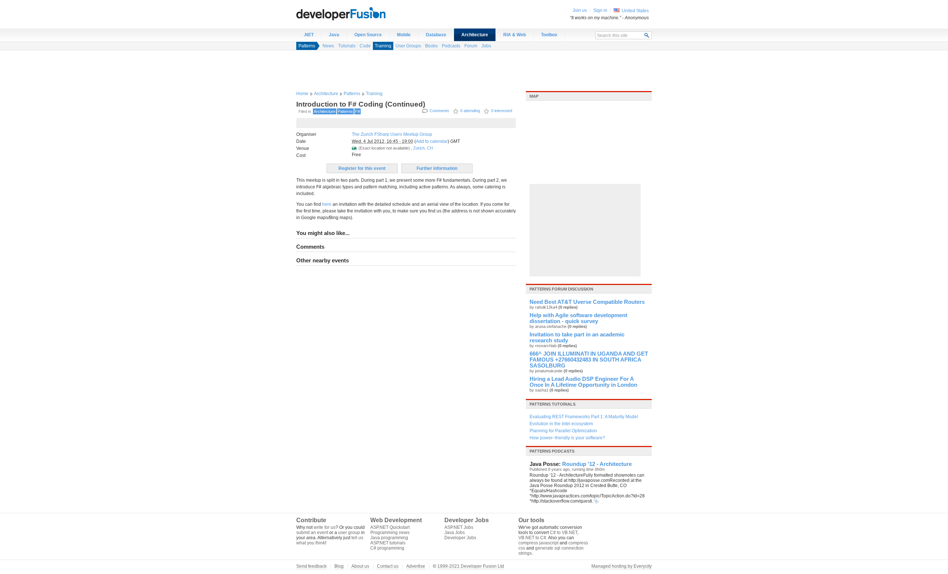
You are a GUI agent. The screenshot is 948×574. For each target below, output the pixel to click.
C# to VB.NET (563, 532)
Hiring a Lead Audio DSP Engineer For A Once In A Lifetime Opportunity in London (583, 382)
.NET (309, 34)
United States (635, 10)
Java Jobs (454, 532)
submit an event (312, 532)
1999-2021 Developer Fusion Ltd (470, 566)
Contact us (387, 566)
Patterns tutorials (552, 404)
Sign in (600, 10)
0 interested (501, 110)
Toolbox (549, 34)
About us (360, 566)
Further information (437, 168)
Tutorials (347, 45)
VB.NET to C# (532, 537)
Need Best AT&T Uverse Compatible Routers (587, 302)
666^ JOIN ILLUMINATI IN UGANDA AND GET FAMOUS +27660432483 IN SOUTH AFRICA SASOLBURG (589, 360)
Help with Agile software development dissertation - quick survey (578, 318)
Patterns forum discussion (561, 289)
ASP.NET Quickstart (390, 527)
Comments (439, 110)
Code (365, 45)
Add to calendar (432, 141)
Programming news (390, 532)
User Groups (408, 45)
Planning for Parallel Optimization (563, 430)
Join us (580, 10)
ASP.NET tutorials (387, 543)
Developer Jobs (460, 537)
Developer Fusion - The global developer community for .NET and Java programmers (359, 13)
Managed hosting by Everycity (621, 566)
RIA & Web (514, 34)
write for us (325, 527)
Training (383, 45)
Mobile (404, 34)
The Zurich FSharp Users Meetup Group (392, 134)
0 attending (470, 110)
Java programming (389, 537)
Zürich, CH (423, 148)
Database (436, 34)
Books (431, 45)
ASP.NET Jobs (458, 527)
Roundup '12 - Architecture (597, 464)
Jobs (486, 45)
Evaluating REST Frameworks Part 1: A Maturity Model (584, 416)
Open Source (368, 34)
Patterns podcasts (552, 451)
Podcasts (451, 45)
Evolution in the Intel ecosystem (561, 423)
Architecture (474, 34)
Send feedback (311, 566)
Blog (339, 566)
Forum (470, 45)
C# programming (387, 548)
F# (357, 111)
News (328, 45)
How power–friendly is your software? (567, 437)
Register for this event (361, 168)
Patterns (306, 45)
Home (302, 93)
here (326, 204)
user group (349, 532)
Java (334, 34)
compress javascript (538, 543)
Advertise (415, 566)
